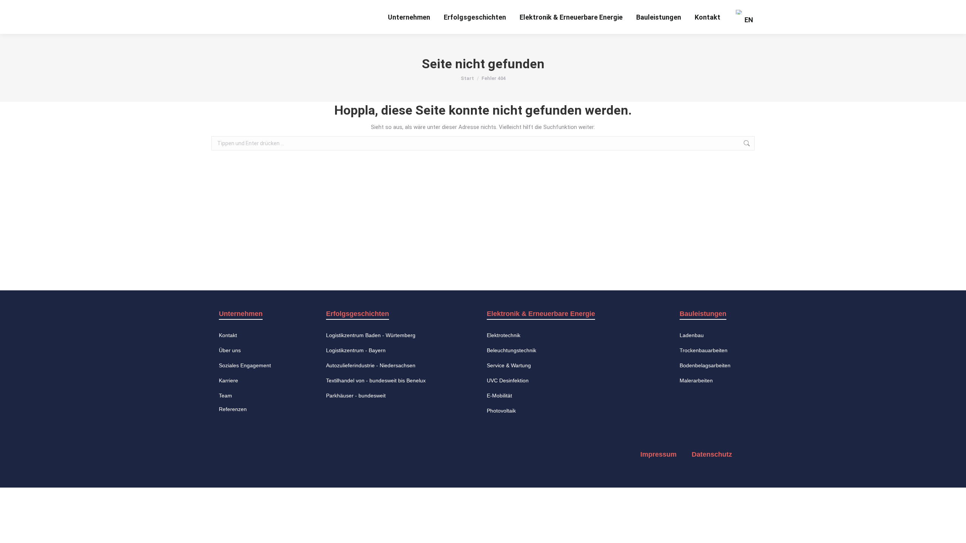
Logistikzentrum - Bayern (356, 350)
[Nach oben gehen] (954, 531)
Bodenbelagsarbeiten (705, 365)
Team (225, 396)
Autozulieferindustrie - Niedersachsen (370, 365)
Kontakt (228, 335)
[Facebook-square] (233, 454)
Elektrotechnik (503, 335)
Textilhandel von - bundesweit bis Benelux (376, 380)
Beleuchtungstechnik (511, 350)
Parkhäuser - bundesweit (356, 396)
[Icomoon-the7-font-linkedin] (294, 454)
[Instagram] (263, 454)
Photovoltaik (501, 411)
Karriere (228, 380)
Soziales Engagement (245, 365)
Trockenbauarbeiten (704, 350)
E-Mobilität (499, 396)
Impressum (658, 454)
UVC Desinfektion (508, 380)
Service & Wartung (509, 365)
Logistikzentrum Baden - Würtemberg (370, 335)
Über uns (230, 350)
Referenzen (233, 409)
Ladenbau (692, 335)
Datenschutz (712, 454)
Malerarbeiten (696, 380)
